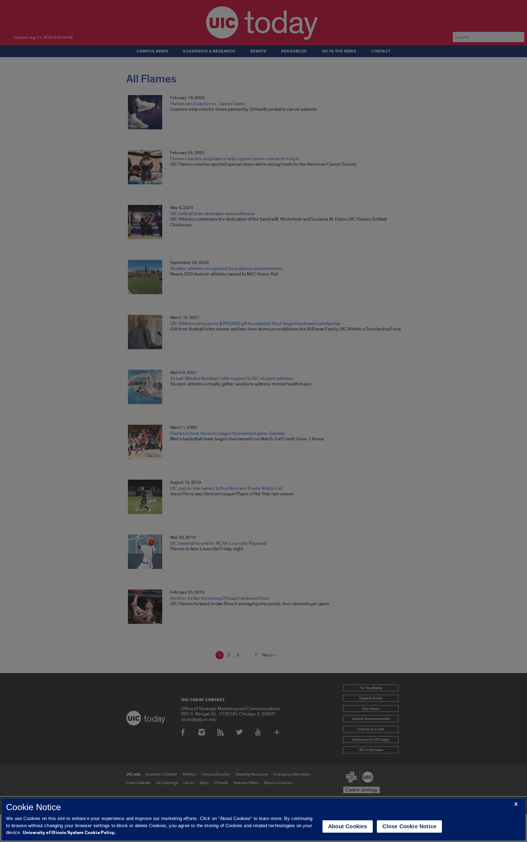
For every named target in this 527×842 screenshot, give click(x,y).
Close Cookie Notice (409, 826)
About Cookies (347, 826)
